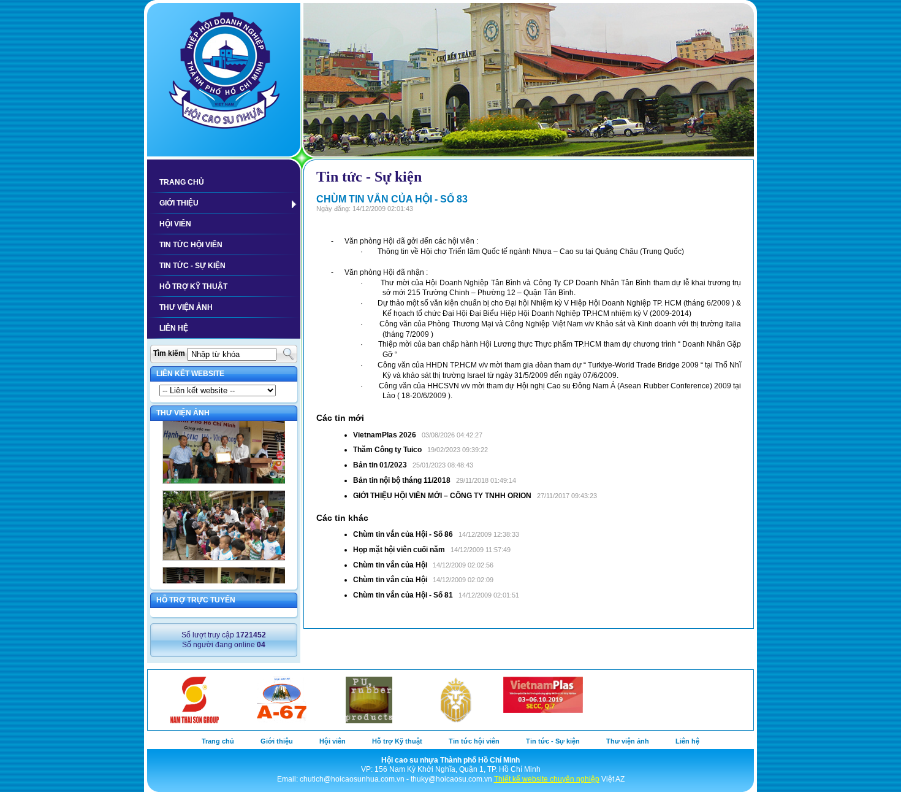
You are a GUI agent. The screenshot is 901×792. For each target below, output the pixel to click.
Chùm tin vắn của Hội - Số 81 (403, 595)
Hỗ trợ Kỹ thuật (193, 286)
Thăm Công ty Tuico (387, 449)
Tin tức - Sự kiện (192, 265)
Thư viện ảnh (186, 307)
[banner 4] (528, 79)
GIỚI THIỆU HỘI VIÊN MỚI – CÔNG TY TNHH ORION (442, 495)
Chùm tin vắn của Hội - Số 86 (403, 534)
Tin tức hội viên (190, 244)
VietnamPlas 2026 (384, 435)
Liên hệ (173, 328)
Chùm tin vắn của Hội (390, 565)
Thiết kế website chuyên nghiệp (546, 779)
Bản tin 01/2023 (380, 465)
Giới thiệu (179, 203)
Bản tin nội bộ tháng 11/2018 (401, 480)
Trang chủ (181, 182)
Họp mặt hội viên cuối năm (399, 549)
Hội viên (175, 224)
